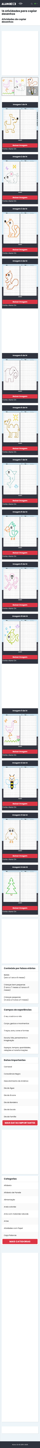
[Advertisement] (20, 53)
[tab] (20, 1122)
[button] (20, 1123)
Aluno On (12, 149)
